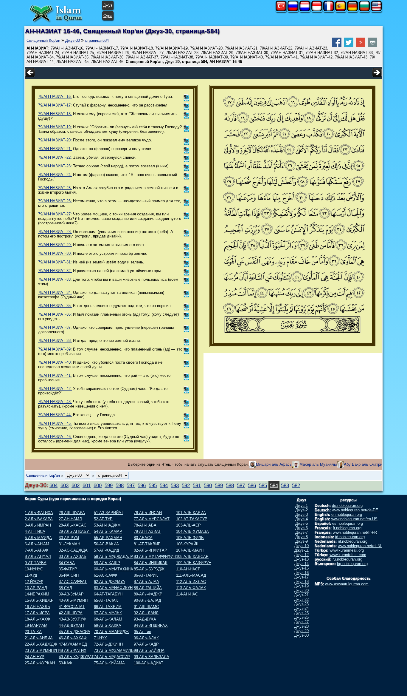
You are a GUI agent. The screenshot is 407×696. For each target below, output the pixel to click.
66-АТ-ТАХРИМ (108, 606)
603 (64, 485)
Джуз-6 (301, 528)
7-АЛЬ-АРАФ (36, 550)
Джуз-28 (301, 626)
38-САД (65, 588)
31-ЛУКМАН (69, 544)
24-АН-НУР (34, 657)
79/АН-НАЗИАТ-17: (55, 105)
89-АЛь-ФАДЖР (148, 594)
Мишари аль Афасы (274, 464)
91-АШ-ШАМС (146, 606)
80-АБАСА (143, 537)
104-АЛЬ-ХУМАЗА (192, 531)
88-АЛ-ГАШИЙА (148, 588)
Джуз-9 (301, 541)
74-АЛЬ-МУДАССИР (112, 657)
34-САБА (67, 563)
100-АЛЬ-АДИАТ (148, 663)
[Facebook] (336, 46)
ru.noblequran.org (347, 559)
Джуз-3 (301, 514)
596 (142, 485)
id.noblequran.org (350, 537)
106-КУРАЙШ (188, 544)
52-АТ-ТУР (103, 519)
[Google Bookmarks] (360, 46)
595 (153, 485)
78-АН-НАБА (145, 525)
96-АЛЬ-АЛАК (146, 638)
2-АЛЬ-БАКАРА (39, 519)
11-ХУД (31, 575)
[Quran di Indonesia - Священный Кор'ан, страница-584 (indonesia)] (316, 10)
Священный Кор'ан (43, 40)
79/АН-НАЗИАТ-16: (55, 96)
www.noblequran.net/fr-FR (355, 532)
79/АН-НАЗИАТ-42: (55, 388)
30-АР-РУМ (69, 537)
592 (186, 485)
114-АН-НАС (187, 594)
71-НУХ (100, 638)
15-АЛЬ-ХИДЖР (39, 600)
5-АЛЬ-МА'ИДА (38, 537)
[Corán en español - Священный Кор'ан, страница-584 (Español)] (340, 10)
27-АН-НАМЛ (70, 519)
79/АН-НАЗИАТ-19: (55, 127)
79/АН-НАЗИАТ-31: (55, 262)
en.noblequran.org (346, 514)
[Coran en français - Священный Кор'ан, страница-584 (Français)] (328, 10)
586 (252, 485)
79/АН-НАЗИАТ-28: (55, 231)
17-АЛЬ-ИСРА (37, 613)
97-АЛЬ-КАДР (146, 644)
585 (263, 485)
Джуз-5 (301, 523)
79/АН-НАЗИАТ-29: (55, 245)
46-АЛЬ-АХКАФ (73, 638)
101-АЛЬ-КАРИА (191, 512)
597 (131, 485)
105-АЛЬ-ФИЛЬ (190, 537)
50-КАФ (65, 663)
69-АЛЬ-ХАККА (107, 625)
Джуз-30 (72, 40)
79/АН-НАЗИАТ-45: (55, 423)
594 (164, 485)
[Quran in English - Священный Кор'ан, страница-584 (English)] (376, 10)
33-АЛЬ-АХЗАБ (72, 556)
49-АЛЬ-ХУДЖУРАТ (76, 657)
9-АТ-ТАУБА (35, 563)
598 (120, 485)
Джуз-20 (301, 590)
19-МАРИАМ (36, 625)
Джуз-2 (301, 510)
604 (53, 485)
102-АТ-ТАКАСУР (191, 519)
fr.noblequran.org (347, 528)
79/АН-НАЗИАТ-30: (55, 253)
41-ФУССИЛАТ (72, 606)
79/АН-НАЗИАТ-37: (55, 327)
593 (175, 485)
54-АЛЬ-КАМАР (108, 531)
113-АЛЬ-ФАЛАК (191, 588)
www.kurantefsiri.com (348, 555)
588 (230, 485)
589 (219, 485)
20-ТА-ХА (33, 631)
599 (109, 485)
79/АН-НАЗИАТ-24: (55, 174)
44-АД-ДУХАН (71, 625)
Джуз (107, 5)
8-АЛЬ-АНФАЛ (38, 556)
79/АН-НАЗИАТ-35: (55, 305)
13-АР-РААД (36, 588)
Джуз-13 (301, 559)
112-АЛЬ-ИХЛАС (191, 581)
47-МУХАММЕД (73, 644)
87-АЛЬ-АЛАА (146, 581)
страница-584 (97, 40)
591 (197, 485)
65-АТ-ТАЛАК (106, 600)
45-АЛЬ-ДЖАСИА (74, 631)
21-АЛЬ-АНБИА (39, 638)
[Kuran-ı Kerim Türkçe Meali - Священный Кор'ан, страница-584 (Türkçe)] (281, 10)
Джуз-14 (301, 563)
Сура (107, 15)
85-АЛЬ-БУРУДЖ (149, 569)
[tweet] (348, 46)
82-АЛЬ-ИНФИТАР (150, 550)
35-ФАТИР (68, 569)
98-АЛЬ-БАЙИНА (149, 650)
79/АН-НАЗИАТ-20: (55, 140)
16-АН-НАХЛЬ (37, 606)
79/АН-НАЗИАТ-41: (55, 375)
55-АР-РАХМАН (108, 537)
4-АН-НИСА (35, 531)
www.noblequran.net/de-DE (355, 510)
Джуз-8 (301, 537)
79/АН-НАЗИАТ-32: (55, 270)
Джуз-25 (301, 613)
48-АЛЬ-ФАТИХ (72, 650)
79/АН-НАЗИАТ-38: (55, 340)
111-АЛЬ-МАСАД (191, 575)
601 (87, 485)
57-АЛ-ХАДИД (106, 550)
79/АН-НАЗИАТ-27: (55, 214)
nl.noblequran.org (352, 541)
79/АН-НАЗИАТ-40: (55, 362)
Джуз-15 (301, 568)
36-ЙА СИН (69, 575)
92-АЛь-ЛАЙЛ (146, 613)
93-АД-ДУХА (145, 619)
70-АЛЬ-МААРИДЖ (111, 631)
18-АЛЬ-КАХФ (37, 619)
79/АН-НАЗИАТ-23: (55, 166)
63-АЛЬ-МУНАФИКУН (113, 588)
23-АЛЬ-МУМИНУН (42, 650)
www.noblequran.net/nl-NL (360, 546)
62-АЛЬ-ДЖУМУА (109, 581)
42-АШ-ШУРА (71, 613)
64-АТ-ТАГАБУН (108, 594)
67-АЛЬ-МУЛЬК (108, 613)
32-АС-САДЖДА (73, 550)
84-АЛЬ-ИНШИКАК (150, 563)
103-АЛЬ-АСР (188, 525)
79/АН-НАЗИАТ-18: (55, 114)
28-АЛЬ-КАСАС (72, 525)
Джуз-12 (301, 555)
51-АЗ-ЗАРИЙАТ (108, 512)
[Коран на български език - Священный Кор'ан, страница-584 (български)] (364, 10)
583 (285, 485)
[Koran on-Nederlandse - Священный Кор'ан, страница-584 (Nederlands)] (304, 10)
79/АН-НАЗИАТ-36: (55, 314)
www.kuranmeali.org (347, 550)
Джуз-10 (301, 546)
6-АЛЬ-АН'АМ (37, 544)
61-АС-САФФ (105, 575)
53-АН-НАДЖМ (107, 525)
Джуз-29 (301, 631)
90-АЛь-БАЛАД (147, 600)
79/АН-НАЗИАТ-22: (55, 157)
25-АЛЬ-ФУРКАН (40, 663)
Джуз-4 (301, 519)
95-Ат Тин (142, 631)
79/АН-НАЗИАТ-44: (55, 415)
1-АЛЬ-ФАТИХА (39, 512)
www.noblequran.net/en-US (354, 519)
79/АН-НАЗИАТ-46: (55, 436)
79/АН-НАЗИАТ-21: (55, 148)
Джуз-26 (301, 617)
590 (208, 485)
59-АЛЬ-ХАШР (107, 563)
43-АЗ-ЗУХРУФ (72, 619)
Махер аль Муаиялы (318, 464)
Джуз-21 (301, 595)
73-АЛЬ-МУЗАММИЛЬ (114, 650)
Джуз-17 (301, 577)
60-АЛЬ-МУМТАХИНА (113, 569)
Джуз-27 (301, 622)
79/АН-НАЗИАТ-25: (55, 188)
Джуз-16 (301, 572)
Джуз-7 (301, 532)
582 (296, 485)
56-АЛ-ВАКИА (106, 544)
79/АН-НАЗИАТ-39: (55, 349)
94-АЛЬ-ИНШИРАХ (151, 625)
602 (76, 485)
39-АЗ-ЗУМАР (71, 594)
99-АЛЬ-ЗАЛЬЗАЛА (151, 657)
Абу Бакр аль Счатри (363, 464)
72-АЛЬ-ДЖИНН (108, 644)
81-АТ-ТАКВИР (147, 544)
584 (274, 485)
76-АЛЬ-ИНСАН (148, 512)
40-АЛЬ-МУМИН (73, 600)
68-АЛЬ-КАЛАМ (108, 619)
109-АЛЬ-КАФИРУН (193, 563)
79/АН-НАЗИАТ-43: (55, 401)
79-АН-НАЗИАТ (147, 531)
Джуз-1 (301, 505)
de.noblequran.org (347, 505)
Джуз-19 (301, 586)
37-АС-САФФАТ (73, 581)
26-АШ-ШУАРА (72, 512)
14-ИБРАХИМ (37, 594)
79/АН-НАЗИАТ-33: (55, 279)
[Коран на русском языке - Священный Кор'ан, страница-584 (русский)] (293, 10)
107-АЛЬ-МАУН (190, 550)
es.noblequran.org (347, 523)
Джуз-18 (301, 581)
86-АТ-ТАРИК (146, 575)
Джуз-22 (301, 599)
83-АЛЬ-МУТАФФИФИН (155, 556)
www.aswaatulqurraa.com (347, 584)
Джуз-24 (301, 608)
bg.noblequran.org (352, 563)
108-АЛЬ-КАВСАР (192, 556)
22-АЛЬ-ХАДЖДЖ (41, 644)
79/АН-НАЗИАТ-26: (55, 201)
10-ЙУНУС (34, 569)
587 (241, 485)
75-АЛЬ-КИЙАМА (109, 663)
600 (98, 485)
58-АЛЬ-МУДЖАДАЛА (113, 556)
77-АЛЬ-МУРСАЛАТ (152, 519)
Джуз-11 (301, 550)
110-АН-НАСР (188, 569)
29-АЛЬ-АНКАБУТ (75, 531)
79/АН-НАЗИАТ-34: (55, 292)
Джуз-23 (301, 604)
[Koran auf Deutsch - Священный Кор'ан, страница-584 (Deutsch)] (352, 10)
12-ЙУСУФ (34, 581)
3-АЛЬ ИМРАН (38, 525)
